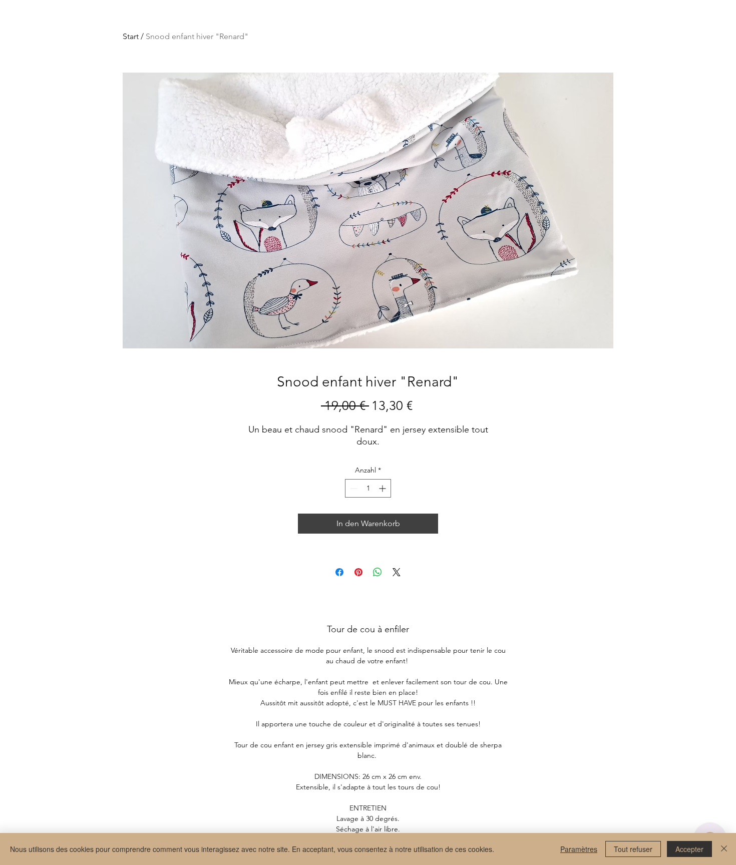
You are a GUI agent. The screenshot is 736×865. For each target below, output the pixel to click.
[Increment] (383, 488)
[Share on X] (397, 572)
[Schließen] (724, 849)
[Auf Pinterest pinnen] (358, 572)
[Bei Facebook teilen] (339, 572)
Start (131, 36)
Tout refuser (633, 849)
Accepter (689, 849)
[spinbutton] (368, 488)
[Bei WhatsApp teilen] (378, 572)
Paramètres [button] (578, 849)
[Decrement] (352, 488)
